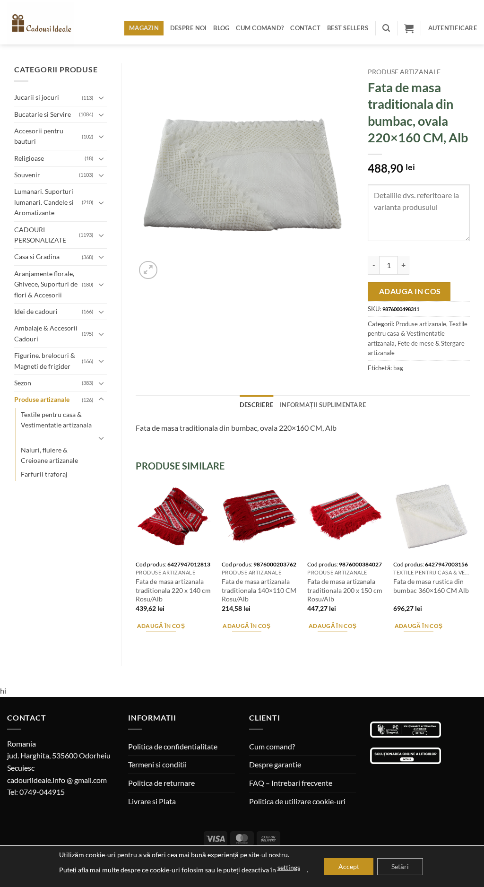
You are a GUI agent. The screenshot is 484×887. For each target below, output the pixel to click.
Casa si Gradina (37, 256)
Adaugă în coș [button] (161, 626)
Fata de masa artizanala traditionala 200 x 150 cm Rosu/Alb (344, 590)
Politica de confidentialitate (172, 746)
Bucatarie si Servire (42, 114)
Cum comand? (260, 28)
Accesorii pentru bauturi (38, 136)
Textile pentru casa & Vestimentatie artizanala (56, 419)
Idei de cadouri (36, 311)
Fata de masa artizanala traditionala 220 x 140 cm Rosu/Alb (173, 590)
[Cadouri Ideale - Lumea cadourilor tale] (46, 24)
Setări (400, 866)
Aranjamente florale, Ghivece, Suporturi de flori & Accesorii (46, 284)
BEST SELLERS (347, 28)
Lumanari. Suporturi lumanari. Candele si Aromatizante (44, 202)
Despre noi (188, 28)
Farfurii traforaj (44, 474)
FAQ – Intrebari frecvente (290, 782)
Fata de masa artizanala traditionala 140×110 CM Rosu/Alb (259, 590)
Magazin (144, 28)
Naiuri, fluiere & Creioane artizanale (49, 455)
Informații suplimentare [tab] (323, 405)
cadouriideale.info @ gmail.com (57, 779)
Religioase (29, 158)
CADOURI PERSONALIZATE (40, 235)
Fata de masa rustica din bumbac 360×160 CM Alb (431, 585)
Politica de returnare (161, 782)
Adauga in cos (410, 291)
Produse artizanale (41, 399)
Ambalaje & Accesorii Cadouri (46, 333)
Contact (305, 28)
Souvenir (27, 175)
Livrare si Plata (152, 801)
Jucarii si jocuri (36, 97)
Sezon (22, 383)
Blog (221, 28)
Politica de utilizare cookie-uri (297, 801)
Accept (348, 866)
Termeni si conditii (157, 764)
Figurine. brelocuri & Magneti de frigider (44, 360)
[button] (386, 28)
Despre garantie (275, 764)
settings (288, 867)
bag (398, 368)
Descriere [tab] (256, 405)
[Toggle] (101, 97)
